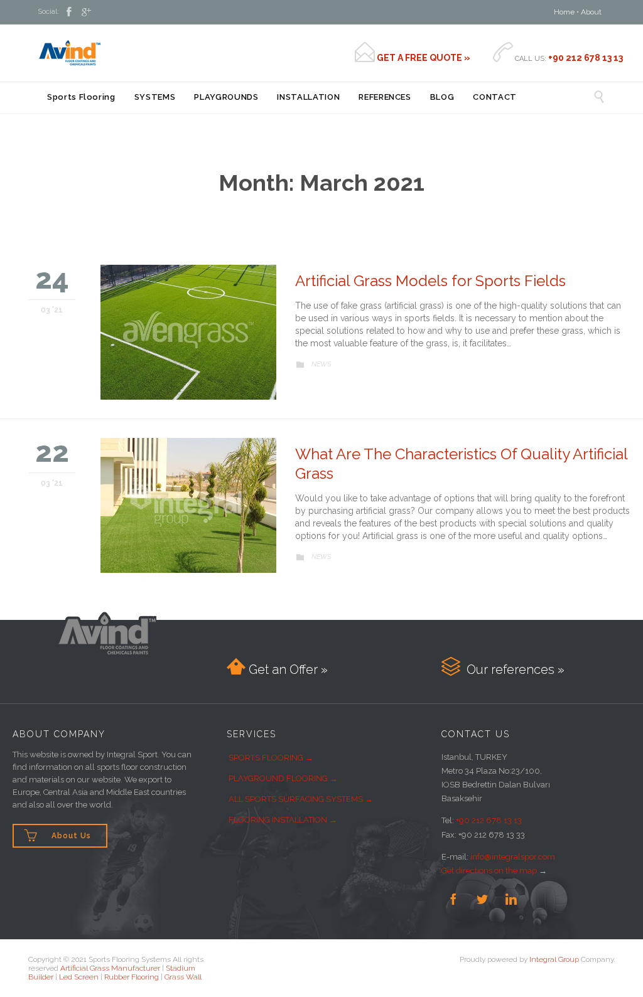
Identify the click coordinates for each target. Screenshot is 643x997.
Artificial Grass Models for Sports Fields (430, 281)
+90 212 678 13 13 (489, 820)
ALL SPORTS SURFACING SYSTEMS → (301, 799)
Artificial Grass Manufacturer (110, 968)
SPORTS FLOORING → (271, 757)
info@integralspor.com (512, 856)
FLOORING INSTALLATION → (283, 819)
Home (564, 12)
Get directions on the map (489, 870)
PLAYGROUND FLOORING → (283, 778)
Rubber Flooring (131, 977)
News (321, 364)
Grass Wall (183, 977)
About (591, 12)
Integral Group (554, 959)
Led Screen (79, 977)
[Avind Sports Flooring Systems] (70, 53)
